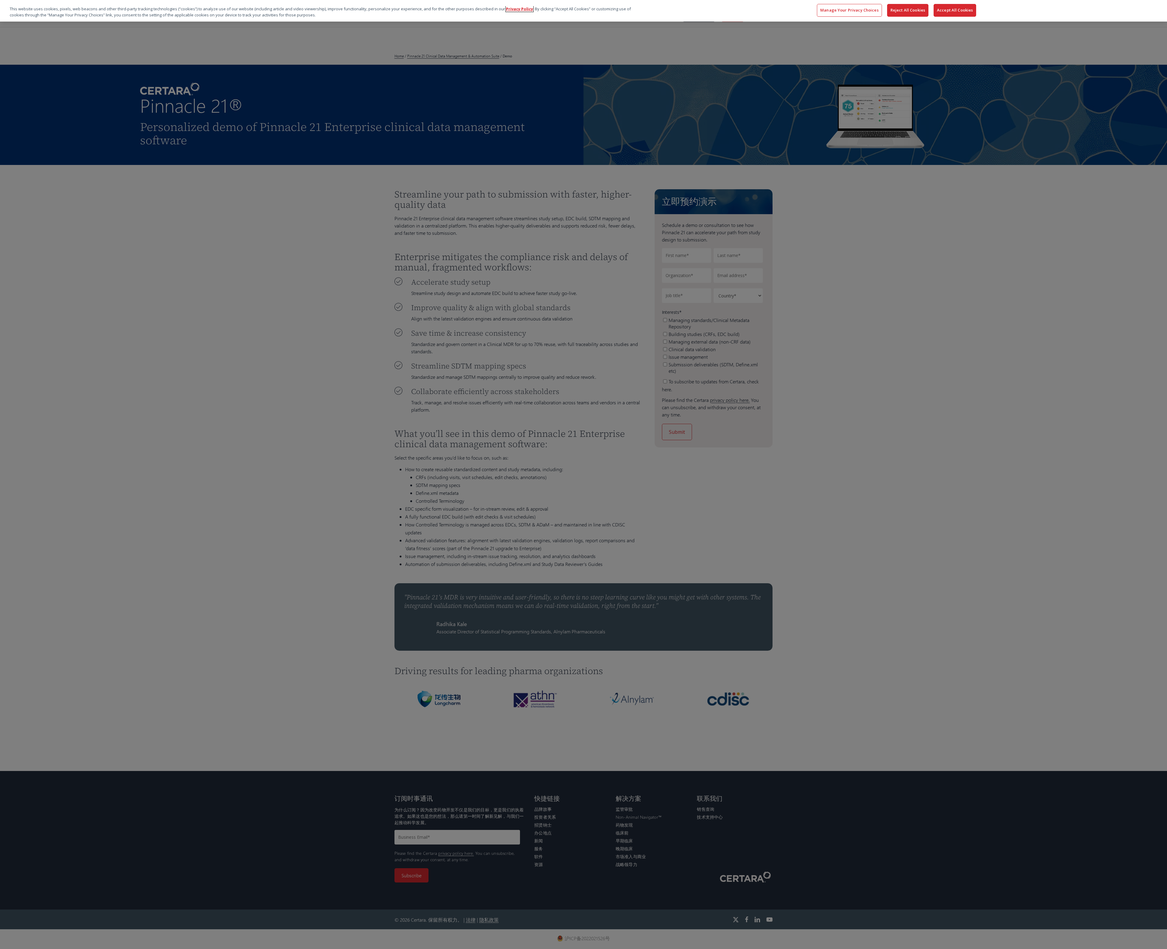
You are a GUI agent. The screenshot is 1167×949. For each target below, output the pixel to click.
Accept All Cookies (955, 10)
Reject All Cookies (907, 10)
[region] (583, 11)
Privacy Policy (519, 9)
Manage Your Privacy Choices (849, 10)
